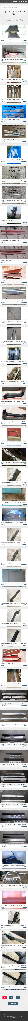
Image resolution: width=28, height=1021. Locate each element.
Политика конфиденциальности (12, 1014)
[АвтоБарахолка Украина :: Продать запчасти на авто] (2, 1)
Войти (25, 1)
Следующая (13, 1003)
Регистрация (16, 1)
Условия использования (10, 1016)
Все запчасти (8, 19)
